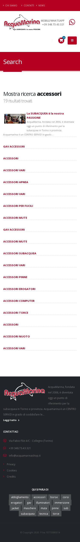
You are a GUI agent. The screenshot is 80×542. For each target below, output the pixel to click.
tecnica (43, 513)
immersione (62, 502)
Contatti (28, 5)
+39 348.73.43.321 (20, 448)
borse (54, 497)
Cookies (12, 470)
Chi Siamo (11, 5)
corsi (66, 497)
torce (56, 513)
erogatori (16, 502)
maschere (30, 508)
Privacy (11, 464)
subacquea (28, 513)
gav (29, 502)
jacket (15, 508)
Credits (11, 476)
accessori (39, 497)
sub (66, 508)
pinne (55, 508)
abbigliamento (20, 497)
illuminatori (43, 502)
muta (44, 508)
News (41, 5)
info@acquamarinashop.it (25, 455)
